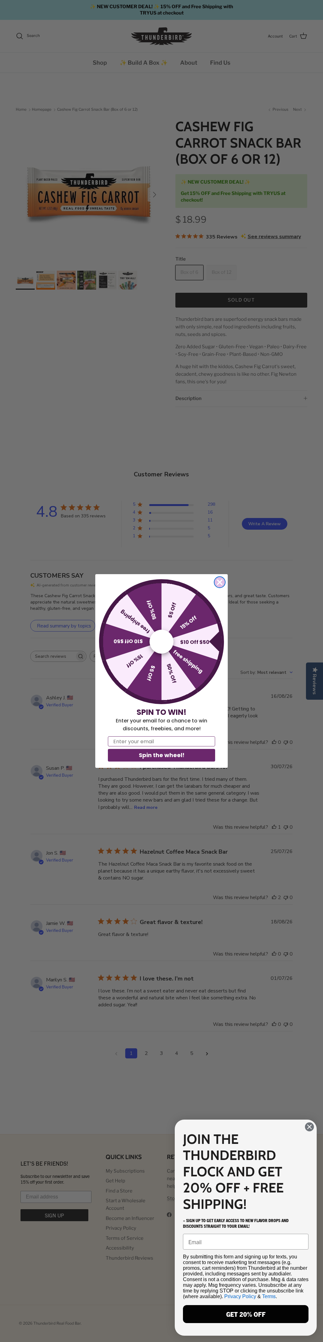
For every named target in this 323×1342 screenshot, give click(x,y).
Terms (269, 1296)
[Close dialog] (219, 582)
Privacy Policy (240, 1296)
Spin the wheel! (162, 755)
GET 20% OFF (246, 1314)
